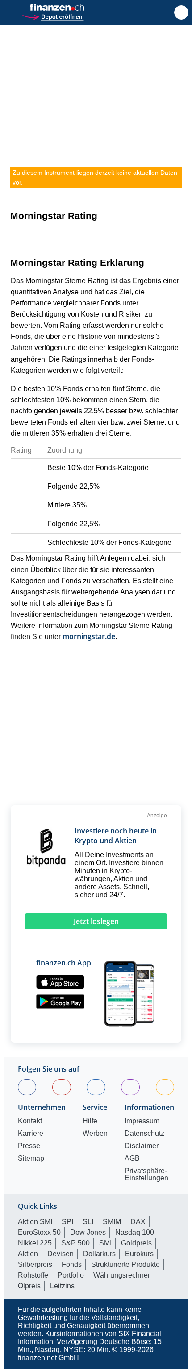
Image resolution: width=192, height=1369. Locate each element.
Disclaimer (142, 1146)
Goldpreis (136, 1243)
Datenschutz (144, 1133)
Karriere (30, 1133)
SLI (88, 1221)
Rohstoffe (33, 1275)
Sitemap (31, 1158)
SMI (105, 1243)
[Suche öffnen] (181, 12)
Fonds (72, 1264)
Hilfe (90, 1121)
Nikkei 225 (35, 1243)
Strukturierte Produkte (125, 1264)
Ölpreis (29, 1286)
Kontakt (30, 1121)
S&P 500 (75, 1243)
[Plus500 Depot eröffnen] (52, 16)
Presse (29, 1146)
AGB (132, 1158)
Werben (95, 1133)
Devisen (60, 1254)
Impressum (142, 1121)
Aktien (28, 1254)
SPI (67, 1221)
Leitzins (62, 1286)
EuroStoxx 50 (39, 1232)
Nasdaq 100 (134, 1232)
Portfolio (71, 1275)
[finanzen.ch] (57, 7)
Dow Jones (88, 1232)
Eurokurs (139, 1254)
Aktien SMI (35, 1221)
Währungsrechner (121, 1275)
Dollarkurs (99, 1254)
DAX (138, 1221)
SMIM (112, 1221)
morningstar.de (89, 636)
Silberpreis (35, 1264)
